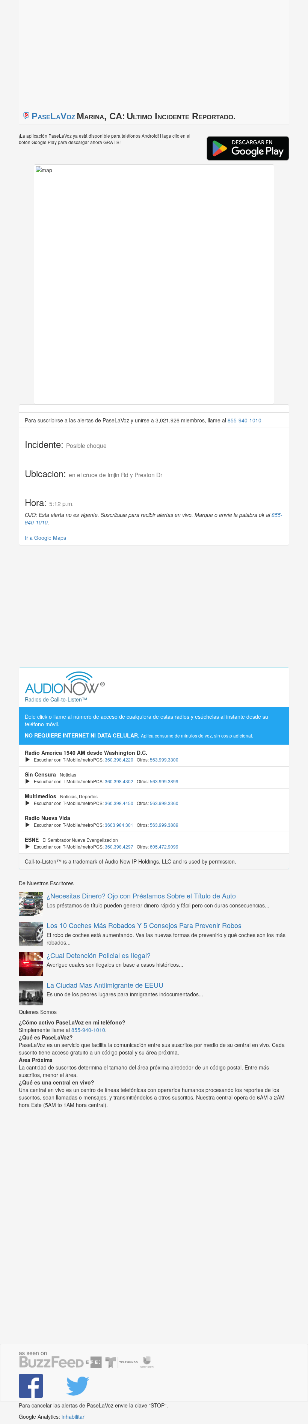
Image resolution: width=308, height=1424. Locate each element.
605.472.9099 (164, 846)
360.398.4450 (119, 803)
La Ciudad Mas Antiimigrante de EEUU (105, 985)
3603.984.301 (119, 825)
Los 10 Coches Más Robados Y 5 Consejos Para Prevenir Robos (144, 925)
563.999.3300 (164, 759)
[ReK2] (83, 1386)
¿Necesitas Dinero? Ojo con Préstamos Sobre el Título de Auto (141, 895)
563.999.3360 (164, 803)
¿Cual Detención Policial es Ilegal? (99, 955)
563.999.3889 (164, 825)
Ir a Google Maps (45, 537)
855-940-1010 (244, 420)
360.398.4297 (119, 846)
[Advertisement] (113, 52)
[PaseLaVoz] (36, 1386)
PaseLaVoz (53, 116)
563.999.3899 (164, 781)
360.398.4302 (119, 781)
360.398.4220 (119, 759)
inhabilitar (73, 1416)
